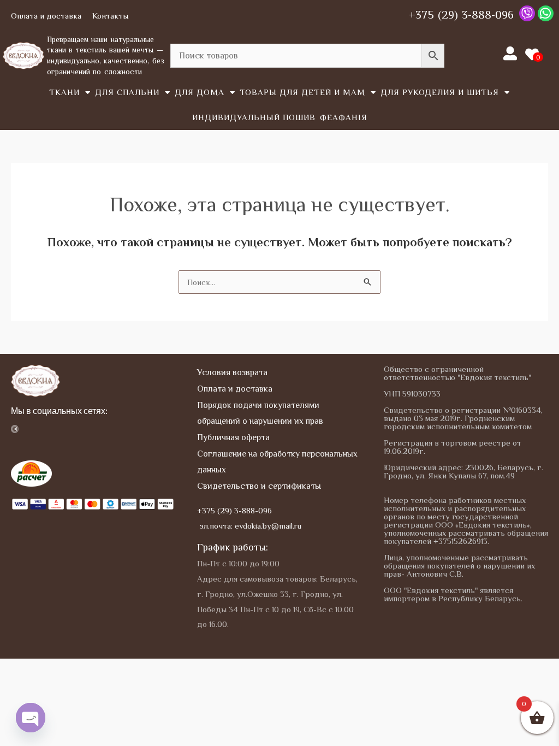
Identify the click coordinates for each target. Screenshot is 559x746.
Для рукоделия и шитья (439, 92)
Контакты (110, 15)
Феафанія (343, 117)
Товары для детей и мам (302, 92)
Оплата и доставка (46, 15)
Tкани (64, 92)
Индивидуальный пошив (254, 117)
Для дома (199, 92)
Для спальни (127, 92)
